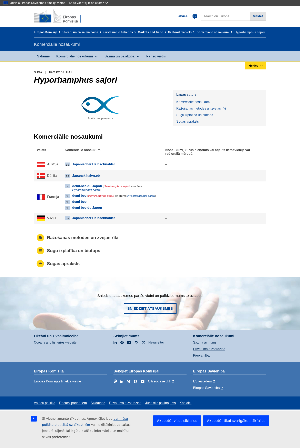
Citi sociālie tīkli (159, 381)
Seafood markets (180, 32)
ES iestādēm (202, 381)
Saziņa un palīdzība (119, 56)
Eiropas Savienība (206, 388)
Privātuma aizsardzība (209, 349)
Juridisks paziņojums (160, 403)
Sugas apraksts (187, 121)
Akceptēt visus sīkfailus (177, 420)
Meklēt (258, 16)
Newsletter (156, 342)
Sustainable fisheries (118, 32)
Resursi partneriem (73, 403)
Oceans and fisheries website (55, 342)
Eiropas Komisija (45, 32)
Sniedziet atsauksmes (150, 308)
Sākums (43, 56)
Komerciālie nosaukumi (213, 32)
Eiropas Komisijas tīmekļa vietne (57, 381)
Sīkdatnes (98, 403)
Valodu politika (44, 403)
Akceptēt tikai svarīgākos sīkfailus (236, 420)
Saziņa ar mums (205, 342)
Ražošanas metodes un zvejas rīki (201, 108)
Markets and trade (150, 32)
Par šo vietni (156, 56)
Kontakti (185, 403)
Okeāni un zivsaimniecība (80, 32)
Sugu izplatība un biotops (194, 115)
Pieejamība (201, 355)
